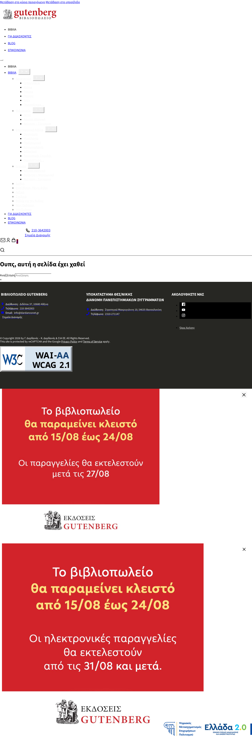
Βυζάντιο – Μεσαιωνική (39, 175)
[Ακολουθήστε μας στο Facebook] (183, 305)
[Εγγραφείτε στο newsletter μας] (3, 241)
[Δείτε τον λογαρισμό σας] (8, 241)
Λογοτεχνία (23, 79)
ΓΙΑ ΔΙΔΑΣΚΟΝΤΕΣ (20, 36)
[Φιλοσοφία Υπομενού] (38, 110)
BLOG (11, 43)
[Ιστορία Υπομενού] (34, 165)
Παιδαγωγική (32, 143)
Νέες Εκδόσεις (25, 205)
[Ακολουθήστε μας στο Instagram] (183, 316)
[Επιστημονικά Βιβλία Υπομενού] (51, 129)
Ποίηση (28, 96)
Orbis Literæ (32, 83)
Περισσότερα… (34, 105)
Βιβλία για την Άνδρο (30, 201)
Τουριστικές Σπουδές (37, 156)
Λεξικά (20, 192)
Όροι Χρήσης (187, 328)
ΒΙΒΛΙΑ (12, 72)
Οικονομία (31, 134)
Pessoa (28, 92)
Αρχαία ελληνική (34, 119)
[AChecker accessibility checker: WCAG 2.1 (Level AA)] (36, 371)
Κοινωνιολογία (33, 147)
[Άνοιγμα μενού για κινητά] (1, 60)
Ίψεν (27, 100)
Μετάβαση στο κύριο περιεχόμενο (22, 2)
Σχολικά (21, 196)
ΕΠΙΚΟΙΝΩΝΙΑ (17, 50)
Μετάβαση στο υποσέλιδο (63, 2)
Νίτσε (27, 115)
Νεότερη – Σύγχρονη (37, 124)
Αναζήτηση (7, 275)
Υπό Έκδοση (24, 209)
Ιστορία (21, 166)
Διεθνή (20, 183)
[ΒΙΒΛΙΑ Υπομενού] (24, 72)
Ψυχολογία (31, 138)
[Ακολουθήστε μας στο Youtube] (183, 310)
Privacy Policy (69, 342)
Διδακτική (30, 151)
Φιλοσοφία (23, 111)
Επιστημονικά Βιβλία (29, 130)
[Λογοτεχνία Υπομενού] (39, 78)
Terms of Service (92, 342)
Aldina (28, 87)
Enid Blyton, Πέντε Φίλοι (32, 188)
